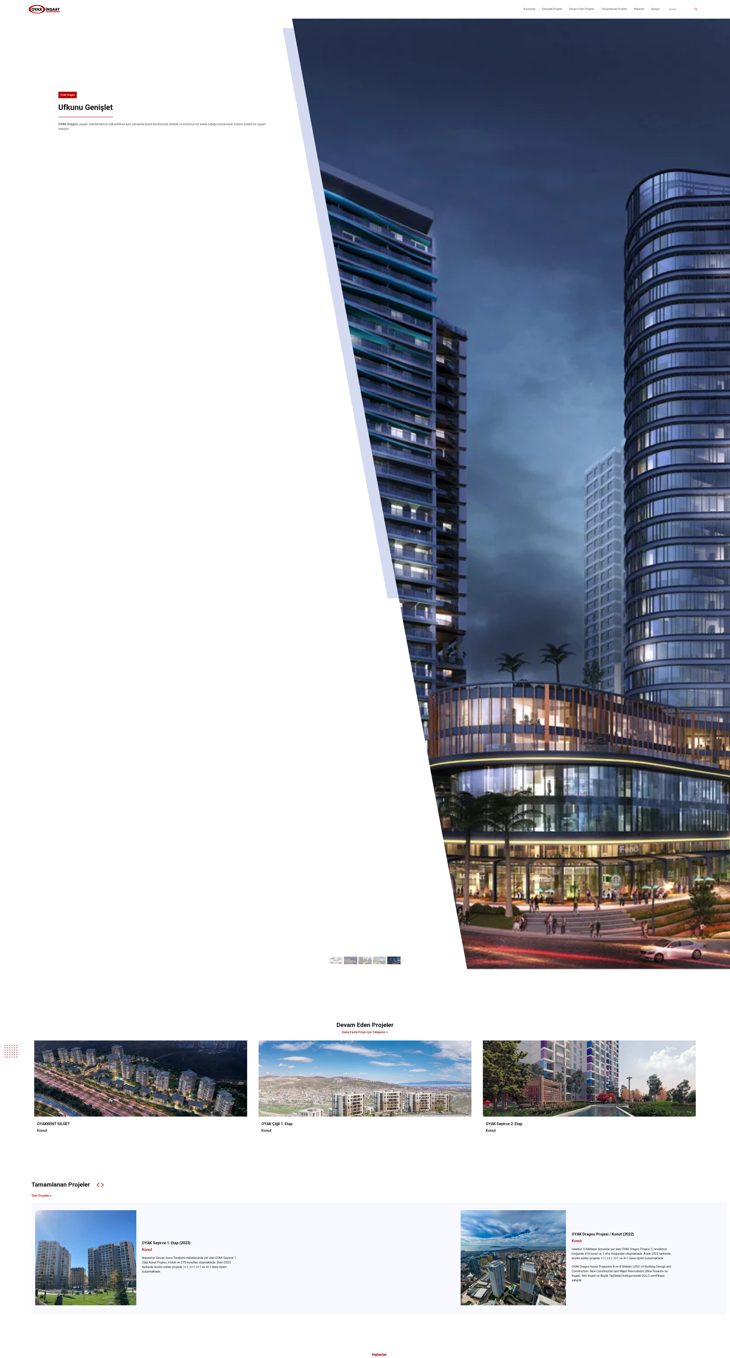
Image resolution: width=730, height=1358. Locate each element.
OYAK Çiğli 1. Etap (276, 1124)
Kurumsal (529, 8)
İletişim (655, 8)
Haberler (639, 8)
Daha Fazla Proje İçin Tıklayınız (364, 1032)
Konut (42, 1130)
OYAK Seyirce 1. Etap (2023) (166, 1243)
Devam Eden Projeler (581, 8)
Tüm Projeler (40, 1195)
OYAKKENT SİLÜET (70, 95)
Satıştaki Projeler (552, 8)
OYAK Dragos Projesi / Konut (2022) (603, 1234)
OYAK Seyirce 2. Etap (504, 1124)
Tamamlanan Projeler (614, 8)
